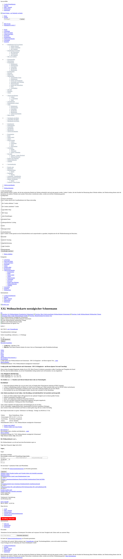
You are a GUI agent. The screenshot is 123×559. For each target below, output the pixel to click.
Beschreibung (4, 357)
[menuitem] (63, 4)
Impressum (7, 10)
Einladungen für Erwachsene (15, 44)
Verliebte (9, 161)
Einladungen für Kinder (13, 50)
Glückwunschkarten (12, 95)
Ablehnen (3, 557)
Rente (8, 135)
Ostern (9, 92)
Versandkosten (30, 541)
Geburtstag (13, 143)
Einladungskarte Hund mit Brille (36, 479)
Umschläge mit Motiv (13, 119)
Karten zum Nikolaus (13, 158)
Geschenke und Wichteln (17, 82)
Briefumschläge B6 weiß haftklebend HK (35, 487)
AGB (5, 509)
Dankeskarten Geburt (13, 103)
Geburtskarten (11, 101)
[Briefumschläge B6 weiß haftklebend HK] (12, 487)
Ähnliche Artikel (5, 473)
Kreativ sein (10, 167)
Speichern (3, 471)
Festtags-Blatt (7, 267)
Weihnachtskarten (12, 160)
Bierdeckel (10, 168)
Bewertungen (12, 357)
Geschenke (7, 287)
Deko (12, 86)
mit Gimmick (14, 49)
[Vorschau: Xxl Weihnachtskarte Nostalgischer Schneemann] (17, 314)
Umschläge (14, 67)
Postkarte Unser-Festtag (13, 182)
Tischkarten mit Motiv (13, 118)
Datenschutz (7, 8)
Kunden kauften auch (15, 473)
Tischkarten (14, 68)
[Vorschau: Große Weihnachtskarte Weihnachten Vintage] (85, 314)
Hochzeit (9, 73)
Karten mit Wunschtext (17, 85)
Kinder (12, 149)
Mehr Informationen (70, 556)
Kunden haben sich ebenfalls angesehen (32, 473)
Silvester (9, 89)
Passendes (6, 264)
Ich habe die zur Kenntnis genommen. (20, 468)
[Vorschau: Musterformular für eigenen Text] (40, 315)
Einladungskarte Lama (24, 476)
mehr (56, 360)
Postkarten (10, 173)
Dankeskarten (14, 65)
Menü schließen (8, 254)
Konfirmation (10, 71)
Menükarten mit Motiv (13, 121)
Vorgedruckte (14, 53)
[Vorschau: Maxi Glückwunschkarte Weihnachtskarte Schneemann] (52, 314)
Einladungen (14, 64)
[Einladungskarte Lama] (9, 476)
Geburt (12, 97)
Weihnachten (10, 76)
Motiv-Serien (10, 115)
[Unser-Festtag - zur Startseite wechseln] (12, 13)
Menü (5, 16)
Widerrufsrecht (8, 515)
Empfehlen (9, 343)
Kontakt (6, 5)
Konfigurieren (19, 557)
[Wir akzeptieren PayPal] (5, 304)
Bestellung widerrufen (8, 518)
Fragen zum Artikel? (9, 425)
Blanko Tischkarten (12, 179)
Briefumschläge (11, 170)
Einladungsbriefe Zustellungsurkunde (30, 484)
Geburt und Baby (8, 262)
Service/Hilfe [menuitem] (8, 6)
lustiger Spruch (15, 46)
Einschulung (10, 61)
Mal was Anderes (12, 56)
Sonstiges (6, 288)
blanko (12, 171)
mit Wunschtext (15, 52)
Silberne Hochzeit (15, 157)
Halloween (10, 74)
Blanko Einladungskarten (14, 177)
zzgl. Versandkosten (12, 329)
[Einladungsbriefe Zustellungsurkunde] (10, 484)
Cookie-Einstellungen (9, 4)
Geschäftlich (14, 88)
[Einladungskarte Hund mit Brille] (14, 479)
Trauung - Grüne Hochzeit (18, 155)
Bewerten (3, 343)
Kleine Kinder (11, 140)
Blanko (13, 174)
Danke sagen (10, 137)
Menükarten (14, 70)
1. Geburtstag (14, 98)
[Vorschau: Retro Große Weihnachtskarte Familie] (14, 315)
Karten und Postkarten (17, 80)
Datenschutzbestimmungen (16, 468)
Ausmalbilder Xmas (16, 77)
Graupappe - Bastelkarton (14, 176)
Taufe (12, 100)
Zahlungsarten (8, 512)
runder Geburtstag (15, 47)
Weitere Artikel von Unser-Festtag (13, 427)
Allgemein (13, 151)
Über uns (6, 523)
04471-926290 (4, 501)
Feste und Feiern (8, 261)
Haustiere (9, 91)
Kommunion (10, 62)
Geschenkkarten (11, 164)
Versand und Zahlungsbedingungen (13, 513)
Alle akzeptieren (10, 557)
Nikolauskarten (15, 83)
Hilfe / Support (8, 7)
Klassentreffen (11, 59)
